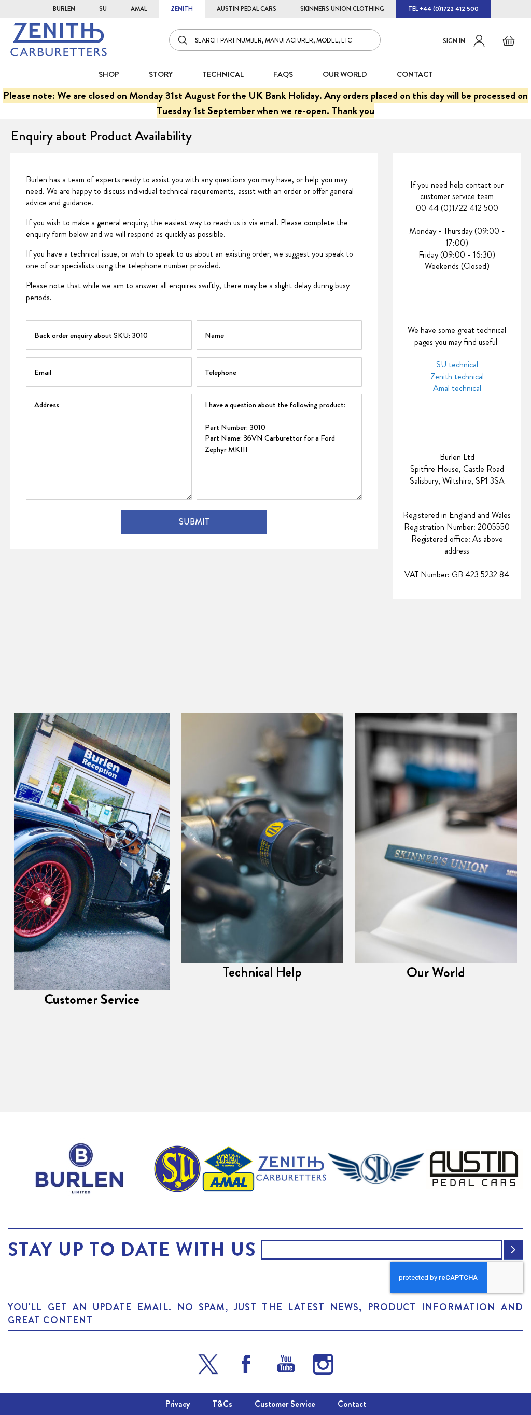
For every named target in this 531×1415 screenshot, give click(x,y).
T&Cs (222, 1404)
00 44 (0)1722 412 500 (457, 208)
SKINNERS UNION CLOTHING (342, 8)
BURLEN (64, 8)
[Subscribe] (513, 1250)
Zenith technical (457, 377)
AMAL (139, 8)
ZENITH (182, 8)
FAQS (283, 74)
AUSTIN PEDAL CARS (246, 8)
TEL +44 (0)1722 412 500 (443, 8)
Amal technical (457, 388)
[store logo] (58, 39)
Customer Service (91, 999)
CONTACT (415, 74)
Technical (223, 74)
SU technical (457, 365)
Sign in (454, 41)
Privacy (177, 1404)
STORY (161, 74)
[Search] (183, 40)
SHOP (109, 74)
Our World (345, 74)
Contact (352, 1404)
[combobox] (275, 40)
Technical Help (262, 972)
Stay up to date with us (132, 1250)
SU (103, 8)
